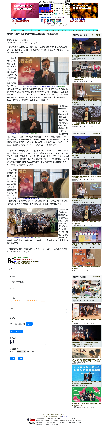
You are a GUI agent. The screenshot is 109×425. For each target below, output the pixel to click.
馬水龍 (32, 261)
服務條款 (54, 415)
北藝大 (19, 261)
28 (57, 5)
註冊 (61, 23)
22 (63, 10)
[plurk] (45, 20)
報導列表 (96, 35)
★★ (17, 301)
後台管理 (64, 416)
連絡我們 (59, 416)
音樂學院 (24, 261)
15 (63, 8)
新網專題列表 (96, 133)
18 (57, 10)
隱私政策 (59, 415)
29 (59, 5)
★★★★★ (42, 301)
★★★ (23, 301)
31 (62, 5)
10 (56, 8)
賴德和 (16, 263)
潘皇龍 (36, 261)
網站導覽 (49, 415)
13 (60, 8)
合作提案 (54, 416)
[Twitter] (48, 20)
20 (60, 10)
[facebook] (42, 20)
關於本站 (44, 415)
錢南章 (20, 263)
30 (60, 5)
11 (57, 8)
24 (56, 12)
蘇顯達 (28, 261)
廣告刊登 (64, 415)
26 (59, 12)
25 (57, 12)
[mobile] (52, 20)
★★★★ (32, 301)
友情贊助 (44, 416)
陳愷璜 (24, 263)
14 (62, 8)
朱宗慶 (28, 263)
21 (62, 10)
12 (59, 8)
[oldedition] (58, 20)
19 (59, 10)
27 (56, 5)
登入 (57, 23)
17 (56, 10)
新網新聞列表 (96, 277)
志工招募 (49, 416)
